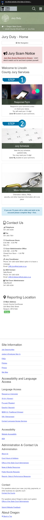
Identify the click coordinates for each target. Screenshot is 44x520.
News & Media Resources (11, 467)
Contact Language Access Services (14, 421)
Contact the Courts (8, 493)
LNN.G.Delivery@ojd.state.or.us (19, 277)
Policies (4, 363)
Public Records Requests (11, 472)
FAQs (4, 358)
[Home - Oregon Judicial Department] (2, 26)
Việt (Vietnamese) (8, 416)
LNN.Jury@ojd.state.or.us (17, 266)
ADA (3, 438)
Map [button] (7, 312)
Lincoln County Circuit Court (15, 29)
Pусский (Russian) (8, 403)
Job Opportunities (8, 349)
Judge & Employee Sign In (11, 354)
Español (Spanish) (8, 407)
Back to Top (7, 516)
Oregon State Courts (14, 26)
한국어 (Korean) (7, 398)
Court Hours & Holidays (10, 458)
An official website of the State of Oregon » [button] (18, 2)
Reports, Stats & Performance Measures (16, 476)
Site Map (5, 372)
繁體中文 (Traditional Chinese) (12, 412)
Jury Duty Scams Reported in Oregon (18, 58)
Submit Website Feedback (11, 507)
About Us (5, 454)
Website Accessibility (9, 434)
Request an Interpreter (10, 394)
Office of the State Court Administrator (15, 463)
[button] (2, 4)
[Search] (33, 8)
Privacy (4, 367)
